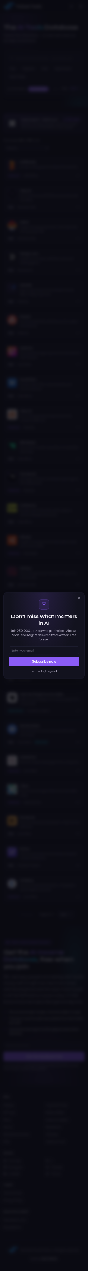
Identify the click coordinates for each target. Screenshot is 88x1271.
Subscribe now (44, 661)
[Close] (79, 598)
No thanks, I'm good (44, 671)
